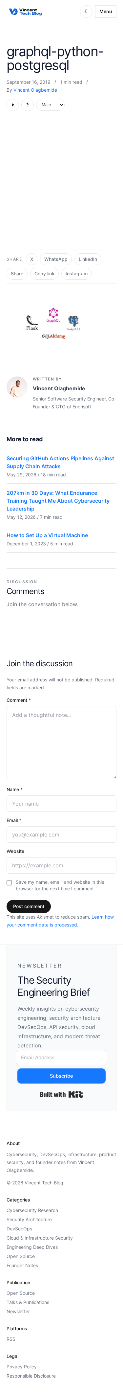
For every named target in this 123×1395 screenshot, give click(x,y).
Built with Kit (61, 1094)
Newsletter (18, 1311)
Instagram (77, 273)
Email (14, 820)
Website (15, 851)
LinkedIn (88, 259)
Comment (19, 700)
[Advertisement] (61, 183)
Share (17, 273)
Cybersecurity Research (32, 1210)
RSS (11, 1339)
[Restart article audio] (27, 105)
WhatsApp (56, 259)
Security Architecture (29, 1219)
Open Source (21, 1256)
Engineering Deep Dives (32, 1247)
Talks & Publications (28, 1302)
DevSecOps (19, 1228)
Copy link (44, 273)
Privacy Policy (22, 1366)
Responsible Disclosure (31, 1376)
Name (15, 789)
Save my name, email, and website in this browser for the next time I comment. (60, 885)
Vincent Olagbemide (35, 90)
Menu (105, 11)
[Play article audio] (13, 105)
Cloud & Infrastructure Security (40, 1238)
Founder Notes (22, 1265)
